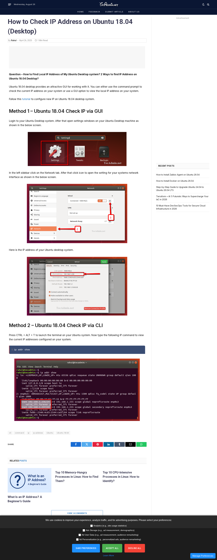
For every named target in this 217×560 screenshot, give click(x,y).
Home (80, 12)
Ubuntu (50, 433)
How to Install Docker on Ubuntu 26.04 (175, 181)
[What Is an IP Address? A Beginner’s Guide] (29, 480)
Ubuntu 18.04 (63, 433)
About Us (134, 12)
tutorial (26, 99)
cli (10, 433)
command (19, 433)
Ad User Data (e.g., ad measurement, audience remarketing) (110, 535)
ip (29, 433)
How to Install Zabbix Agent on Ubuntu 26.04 (178, 174)
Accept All (112, 548)
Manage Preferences (202, 556)
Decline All (134, 548)
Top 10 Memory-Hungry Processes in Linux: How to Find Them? (76, 477)
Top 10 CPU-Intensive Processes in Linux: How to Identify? (121, 477)
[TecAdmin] (108, 4)
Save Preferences (86, 548)
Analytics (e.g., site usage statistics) (110, 525)
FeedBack (94, 12)
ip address (38, 433)
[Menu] (9, 4)
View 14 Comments (77, 513)
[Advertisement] (77, 57)
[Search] (208, 4)
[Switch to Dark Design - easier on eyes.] (203, 4)
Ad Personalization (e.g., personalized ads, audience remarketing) (110, 539)
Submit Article (114, 12)
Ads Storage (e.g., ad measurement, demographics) (110, 530)
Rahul (14, 40)
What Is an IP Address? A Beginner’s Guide (25, 499)
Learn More (108, 555)
